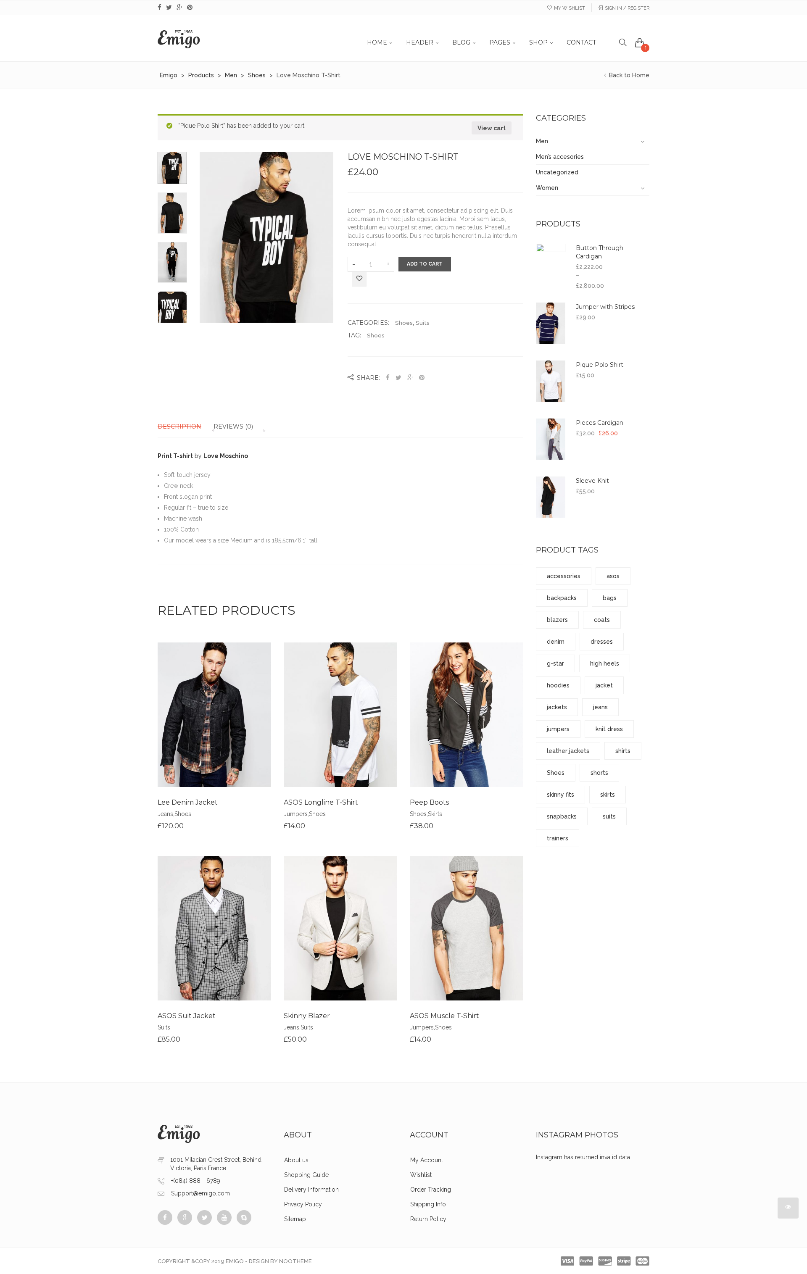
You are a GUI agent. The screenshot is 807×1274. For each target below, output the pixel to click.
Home (377, 42)
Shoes (404, 322)
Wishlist (421, 1174)
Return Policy (428, 1219)
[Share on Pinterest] (422, 378)
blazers (557, 619)
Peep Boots (429, 802)
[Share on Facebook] (388, 378)
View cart (491, 128)
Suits (423, 322)
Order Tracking (430, 1189)
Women (547, 187)
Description (179, 426)
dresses (602, 641)
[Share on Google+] (410, 378)
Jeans (165, 814)
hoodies (558, 685)
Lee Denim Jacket (188, 802)
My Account (426, 1160)
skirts (607, 794)
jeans (600, 707)
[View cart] (639, 42)
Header (419, 42)
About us (296, 1160)
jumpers (558, 729)
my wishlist (569, 8)
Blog (461, 42)
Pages (499, 42)
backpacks (562, 598)
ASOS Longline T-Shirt (321, 802)
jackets (557, 707)
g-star (555, 663)
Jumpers (296, 814)
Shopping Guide (306, 1174)
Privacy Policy (303, 1204)
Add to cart (425, 264)
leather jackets (568, 751)
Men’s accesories (560, 156)
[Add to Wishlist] (359, 279)
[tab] (185, 426)
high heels (604, 663)
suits (609, 816)
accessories (563, 576)
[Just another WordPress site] (179, 38)
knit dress (609, 729)
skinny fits (560, 794)
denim (555, 641)
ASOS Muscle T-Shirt (444, 1016)
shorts (599, 772)
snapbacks (562, 816)
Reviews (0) (233, 426)
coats (602, 619)
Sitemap (295, 1219)
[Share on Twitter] (398, 378)
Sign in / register (627, 8)
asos (613, 576)
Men (542, 141)
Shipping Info (428, 1204)
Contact (581, 42)
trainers (557, 838)
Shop (538, 42)
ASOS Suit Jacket (187, 1016)
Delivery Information (311, 1189)
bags (610, 598)
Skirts (435, 814)
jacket (604, 685)
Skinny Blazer (307, 1016)
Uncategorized (557, 172)
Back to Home (628, 75)
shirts (622, 751)
